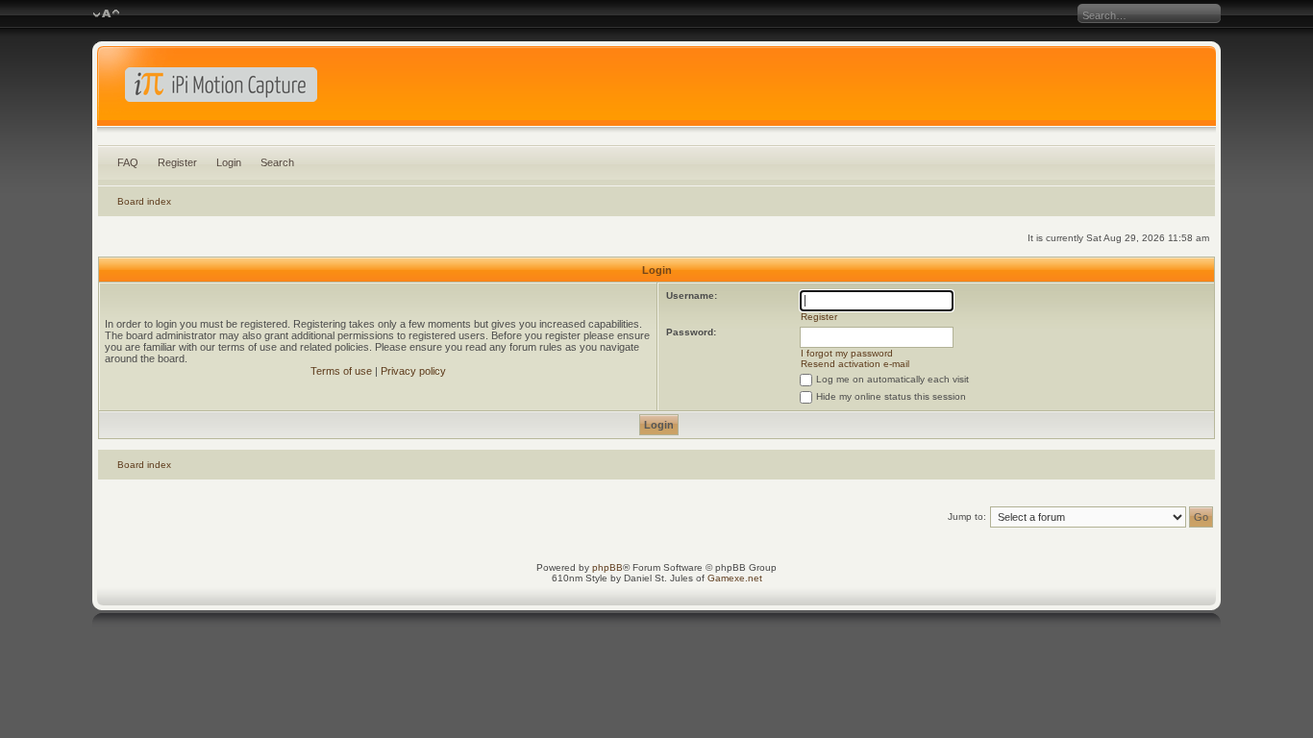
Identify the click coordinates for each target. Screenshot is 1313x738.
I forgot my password (847, 353)
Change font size (106, 14)
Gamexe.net (734, 578)
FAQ (127, 162)
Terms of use (341, 371)
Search (277, 162)
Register (177, 162)
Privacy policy (413, 371)
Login (228, 162)
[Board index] (657, 90)
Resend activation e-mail (855, 363)
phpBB (607, 567)
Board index (144, 201)
